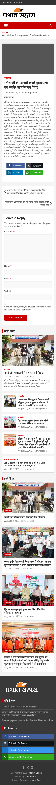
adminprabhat (31, 92)
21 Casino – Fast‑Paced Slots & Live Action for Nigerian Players (24, 464)
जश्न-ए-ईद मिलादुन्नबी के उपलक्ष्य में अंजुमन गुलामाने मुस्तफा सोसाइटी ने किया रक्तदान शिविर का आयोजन (33, 402)
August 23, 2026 (11, 376)
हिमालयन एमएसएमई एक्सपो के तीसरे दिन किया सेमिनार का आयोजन (33, 422)
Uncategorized (11, 460)
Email (7, 278)
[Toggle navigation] (6, 25)
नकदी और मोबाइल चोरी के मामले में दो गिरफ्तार (24, 372)
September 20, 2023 (13, 92)
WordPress (37, 780)
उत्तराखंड (7, 78)
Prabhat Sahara (35, 773)
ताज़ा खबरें (9, 331)
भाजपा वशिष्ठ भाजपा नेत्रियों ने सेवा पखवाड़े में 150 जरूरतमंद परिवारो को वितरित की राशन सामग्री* (26, 192)
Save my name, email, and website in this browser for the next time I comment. (27, 308)
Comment (9, 231)
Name (7, 266)
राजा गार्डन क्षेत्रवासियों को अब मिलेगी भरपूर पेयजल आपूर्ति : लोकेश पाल (27, 203)
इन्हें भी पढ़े (9, 478)
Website (8, 291)
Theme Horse (31, 776)
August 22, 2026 (11, 469)
